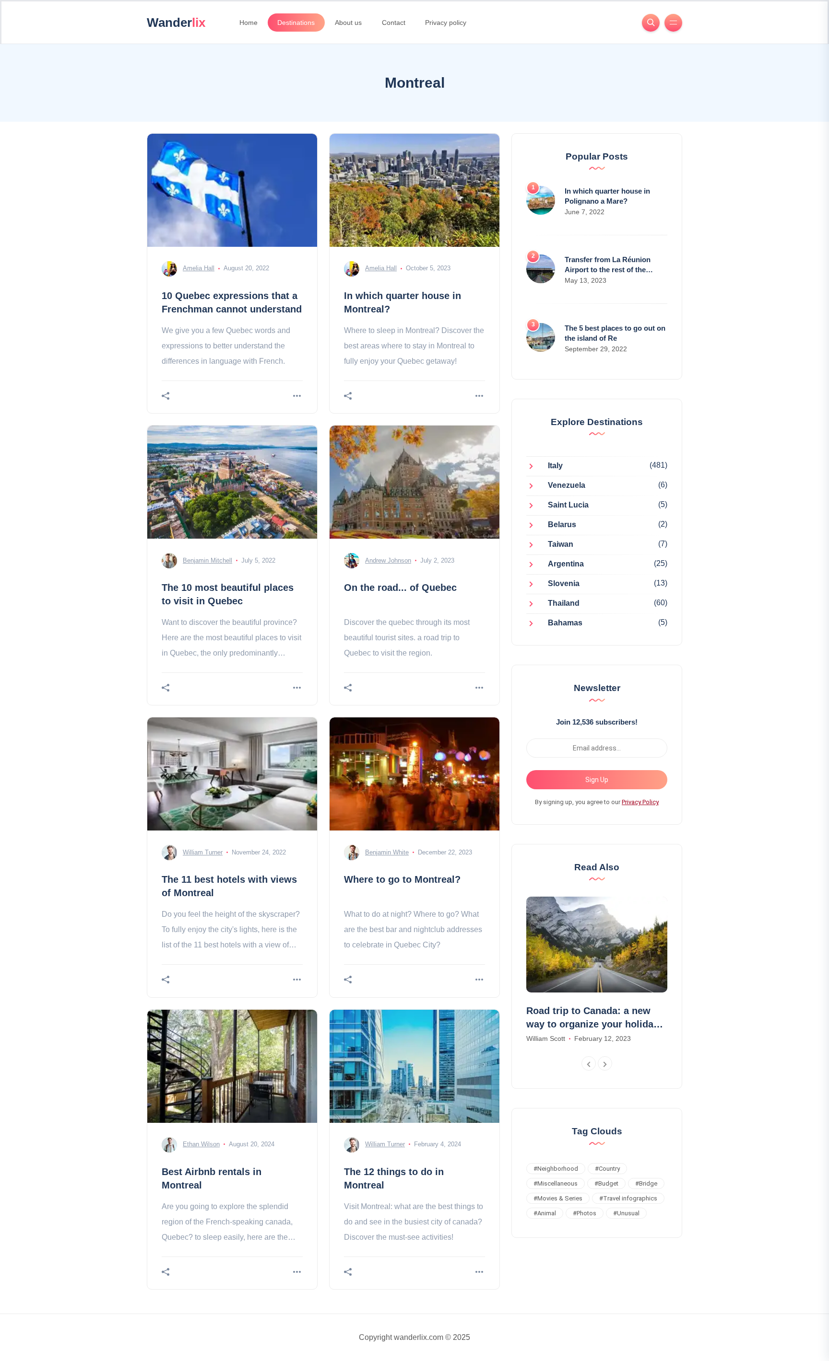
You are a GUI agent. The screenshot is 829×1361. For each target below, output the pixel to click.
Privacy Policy (640, 802)
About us (348, 22)
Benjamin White (387, 852)
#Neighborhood (555, 1168)
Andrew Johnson (388, 560)
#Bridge (646, 1183)
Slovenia (564, 584)
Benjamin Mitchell (207, 560)
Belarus (562, 525)
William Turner (203, 852)
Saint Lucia (568, 505)
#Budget (606, 1183)
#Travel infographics (628, 1198)
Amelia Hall (198, 268)
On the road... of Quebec (400, 587)
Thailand (564, 604)
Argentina (566, 564)
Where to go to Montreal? (402, 879)
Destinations (296, 22)
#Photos (584, 1213)
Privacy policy (445, 22)
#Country (607, 1168)
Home (248, 22)
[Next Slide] (605, 1063)
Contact (393, 22)
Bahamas (565, 623)
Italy (555, 466)
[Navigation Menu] (673, 23)
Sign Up (596, 780)
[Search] (651, 23)
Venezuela (566, 486)
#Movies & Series (557, 1198)
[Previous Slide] (588, 1063)
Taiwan (560, 545)
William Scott (545, 1038)
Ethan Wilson (201, 1144)
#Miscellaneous (555, 1183)
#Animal (544, 1213)
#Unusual (626, 1213)
